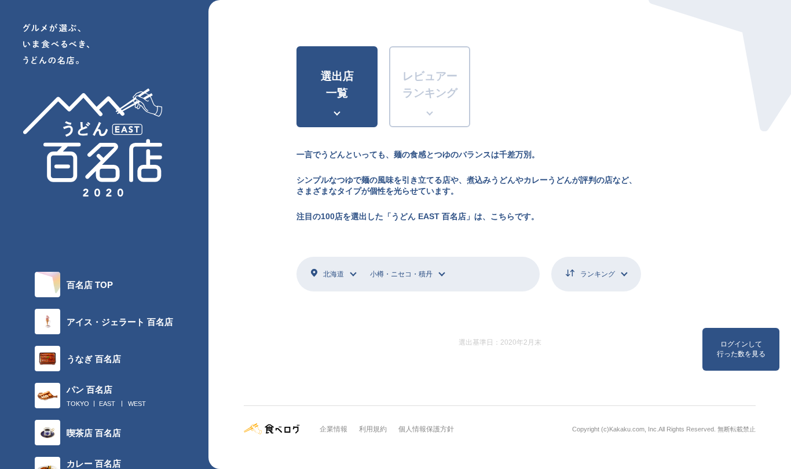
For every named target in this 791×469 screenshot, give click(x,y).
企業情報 (333, 429)
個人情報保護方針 (426, 429)
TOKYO (78, 403)
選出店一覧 (337, 84)
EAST (107, 403)
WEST (137, 403)
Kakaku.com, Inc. (633, 429)
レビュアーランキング (429, 84)
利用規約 (373, 429)
